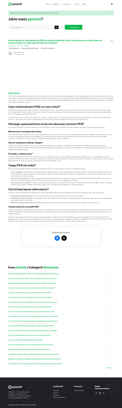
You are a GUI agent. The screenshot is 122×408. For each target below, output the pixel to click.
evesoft (34, 405)
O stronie (76, 4)
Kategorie (56, 4)
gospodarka (12, 45)
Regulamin (56, 395)
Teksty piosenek (79, 390)
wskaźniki (26, 45)
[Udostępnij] (111, 41)
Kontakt (84, 4)
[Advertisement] (61, 73)
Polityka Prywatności (59, 397)
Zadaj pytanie (67, 4)
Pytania (48, 4)
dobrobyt (19, 45)
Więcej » (109, 368)
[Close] (112, 13)
